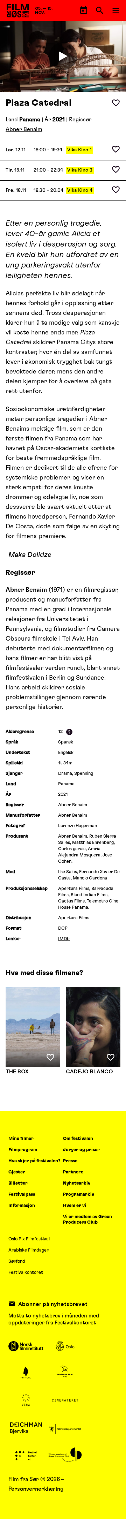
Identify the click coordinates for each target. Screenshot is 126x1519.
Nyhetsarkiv (76, 1183)
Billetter (18, 1183)
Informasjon (21, 1205)
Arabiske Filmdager (28, 1250)
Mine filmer (21, 1138)
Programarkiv (78, 1194)
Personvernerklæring (35, 1489)
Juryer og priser (81, 1150)
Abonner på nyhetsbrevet (53, 1304)
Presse (70, 1161)
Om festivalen (78, 1138)
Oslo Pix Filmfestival (29, 1239)
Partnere (73, 1172)
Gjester (16, 1172)
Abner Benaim (24, 129)
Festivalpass (21, 1194)
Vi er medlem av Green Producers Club (87, 1220)
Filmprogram (22, 1150)
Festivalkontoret (25, 1272)
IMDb (64, 939)
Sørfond (16, 1261)
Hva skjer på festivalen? (34, 1161)
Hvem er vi (74, 1205)
